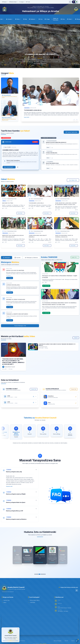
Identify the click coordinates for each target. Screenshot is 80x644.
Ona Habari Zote (73, 180)
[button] (19, 478)
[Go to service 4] (39, 574)
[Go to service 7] (43, 574)
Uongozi (22, 1)
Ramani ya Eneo (74, 640)
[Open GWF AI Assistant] (76, 640)
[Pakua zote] (33, 396)
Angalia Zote (74, 257)
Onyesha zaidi (9, 486)
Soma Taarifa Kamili (8, 167)
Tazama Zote (33, 389)
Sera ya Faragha (57, 640)
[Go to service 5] (41, 574)
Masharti (66, 640)
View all (75, 337)
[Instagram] (76, 590)
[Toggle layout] (18, 629)
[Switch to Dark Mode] (70, 2)
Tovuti (28, 1)
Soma (48, 147)
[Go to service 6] (42, 574)
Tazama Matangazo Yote (20, 325)
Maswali (4, 1)
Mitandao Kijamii (13, 1)
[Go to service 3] (37, 574)
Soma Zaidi (25, 117)
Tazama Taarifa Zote (72, 132)
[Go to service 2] (36, 574)
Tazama (10, 277)
